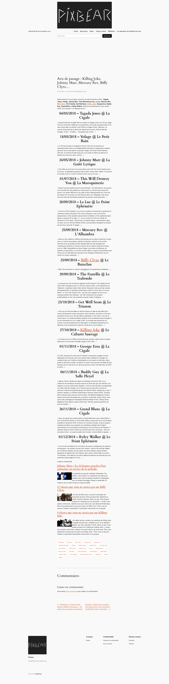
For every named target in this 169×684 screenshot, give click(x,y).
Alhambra (61, 542)
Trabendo (98, 554)
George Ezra (92, 545)
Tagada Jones (62, 554)
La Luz (91, 548)
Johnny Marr (72, 548)
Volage (60, 557)
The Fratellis (73, 554)
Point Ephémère (82, 551)
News (85, 91)
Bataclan (69, 542)
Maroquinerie (99, 548)
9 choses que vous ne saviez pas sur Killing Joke (82, 514)
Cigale (73, 545)
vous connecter (71, 591)
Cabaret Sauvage (63, 545)
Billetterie (80, 91)
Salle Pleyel (103, 551)
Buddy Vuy (97, 542)
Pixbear (71, 91)
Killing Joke (90, 330)
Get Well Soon (103, 545)
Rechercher (107, 36)
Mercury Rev (62, 551)
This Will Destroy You (86, 554)
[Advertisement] (84, 53)
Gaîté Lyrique (82, 545)
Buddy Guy (87, 542)
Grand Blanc (61, 548)
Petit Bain (71, 551)
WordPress (38, 673)
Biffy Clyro (90, 260)
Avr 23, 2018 (61, 91)
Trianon (106, 554)
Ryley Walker (93, 551)
